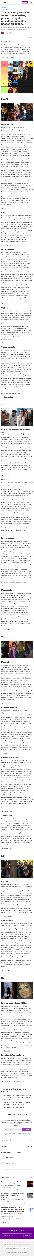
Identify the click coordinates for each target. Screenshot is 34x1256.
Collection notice (27, 1244)
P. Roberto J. (10, 1216)
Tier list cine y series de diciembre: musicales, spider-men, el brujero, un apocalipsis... (17, 1103)
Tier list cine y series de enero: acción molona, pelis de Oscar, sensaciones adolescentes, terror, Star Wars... (18, 1097)
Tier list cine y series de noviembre (14, 1107)
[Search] (31, 1177)
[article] (17, 1186)
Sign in (30, 2)
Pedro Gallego (8, 32)
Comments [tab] (5, 1157)
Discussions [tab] (13, 1177)
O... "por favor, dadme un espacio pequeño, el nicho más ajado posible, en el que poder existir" (13, 1214)
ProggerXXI (13, 1187)
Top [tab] (3, 1177)
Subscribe (24, 2)
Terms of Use (25, 1133)
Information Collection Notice (16, 1135)
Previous (6, 1146)
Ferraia (9, 1201)
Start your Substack (12, 1248)
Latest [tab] (7, 1177)
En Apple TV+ (8, 397)
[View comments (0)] (6, 37)
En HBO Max (8, 245)
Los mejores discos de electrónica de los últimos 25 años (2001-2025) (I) (12, 1195)
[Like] (2, 37)
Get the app (25, 1248)
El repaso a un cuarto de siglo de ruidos (12, 1199)
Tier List (3, 7)
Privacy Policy (29, 1135)
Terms (20, 1244)
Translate (5, 9)
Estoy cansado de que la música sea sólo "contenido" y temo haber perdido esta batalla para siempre (12, 1209)
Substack (9, 1252)
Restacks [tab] (11, 1157)
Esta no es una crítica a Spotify (11, 1182)
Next (28, 1146)
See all (4, 1222)
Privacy (16, 1244)
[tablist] (8, 1157)
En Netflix (7, 629)
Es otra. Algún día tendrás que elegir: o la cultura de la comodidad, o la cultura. (12, 1184)
